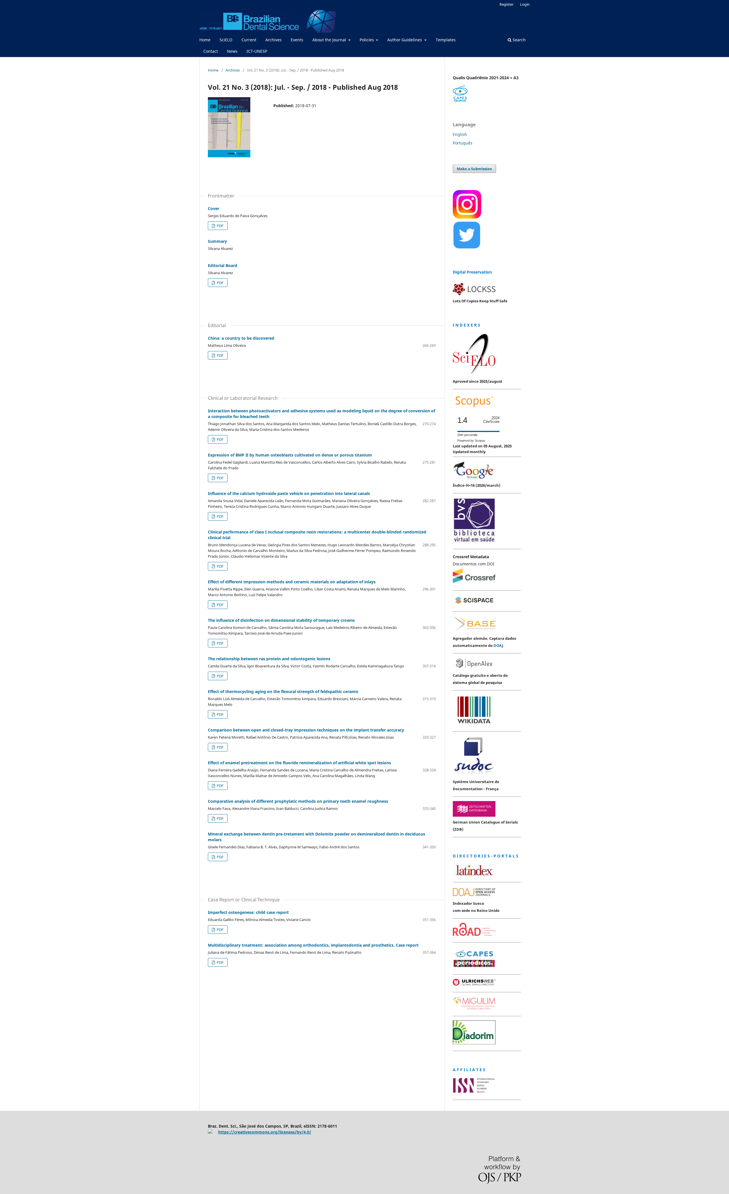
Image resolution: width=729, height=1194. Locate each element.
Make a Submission (474, 168)
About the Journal (329, 39)
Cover (213, 208)
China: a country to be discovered (241, 338)
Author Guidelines (405, 39)
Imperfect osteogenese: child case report (248, 912)
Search (518, 39)
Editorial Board (222, 265)
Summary (217, 241)
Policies (367, 39)
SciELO (226, 39)
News (232, 51)
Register (506, 4)
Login (525, 4)
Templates (446, 39)
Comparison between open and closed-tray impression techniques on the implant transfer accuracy (306, 730)
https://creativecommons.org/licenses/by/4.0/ (264, 1132)
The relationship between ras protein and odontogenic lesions (269, 658)
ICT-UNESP (257, 51)
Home (204, 39)
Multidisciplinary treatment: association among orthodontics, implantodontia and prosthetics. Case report (313, 945)
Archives (273, 39)
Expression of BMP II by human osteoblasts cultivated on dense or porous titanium (290, 455)
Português (462, 143)
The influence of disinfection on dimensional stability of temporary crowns (281, 620)
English (460, 134)
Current (248, 39)
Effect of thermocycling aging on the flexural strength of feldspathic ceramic (283, 691)
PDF (220, 225)
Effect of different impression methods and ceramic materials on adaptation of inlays (292, 581)
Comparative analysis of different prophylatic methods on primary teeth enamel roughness (298, 801)
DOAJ (498, 645)
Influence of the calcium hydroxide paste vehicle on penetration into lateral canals (289, 493)
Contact (210, 51)
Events (297, 39)
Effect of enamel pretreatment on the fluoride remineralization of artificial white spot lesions (299, 762)
